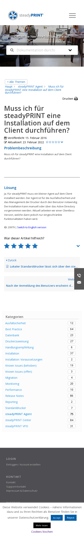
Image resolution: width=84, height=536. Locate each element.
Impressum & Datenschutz (22, 490)
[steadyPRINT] (25, 15)
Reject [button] (70, 517)
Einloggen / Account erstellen (23, 464)
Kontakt (10, 482)
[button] (70, 99)
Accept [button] (56, 517)
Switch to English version (31, 227)
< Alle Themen (16, 82)
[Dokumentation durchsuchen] (12, 50)
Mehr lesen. (42, 525)
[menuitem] (70, 15)
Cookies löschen (42, 531)
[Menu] (70, 15)
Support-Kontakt (16, 486)
